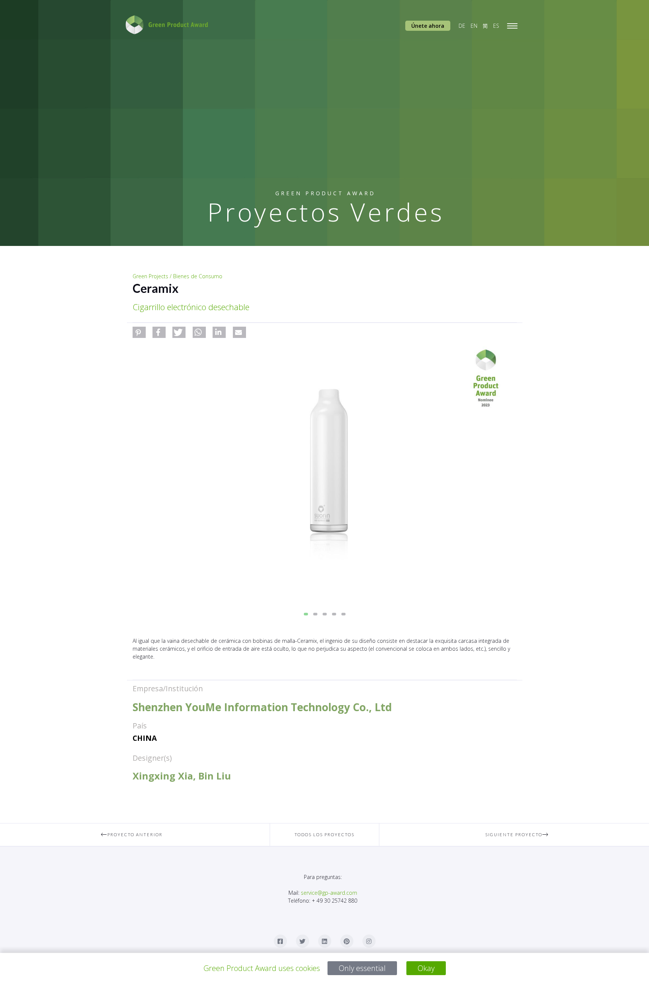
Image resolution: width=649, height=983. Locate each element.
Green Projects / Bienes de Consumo (177, 276)
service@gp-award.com (329, 892)
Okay (426, 968)
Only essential (362, 968)
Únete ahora (427, 25)
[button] (139, 332)
